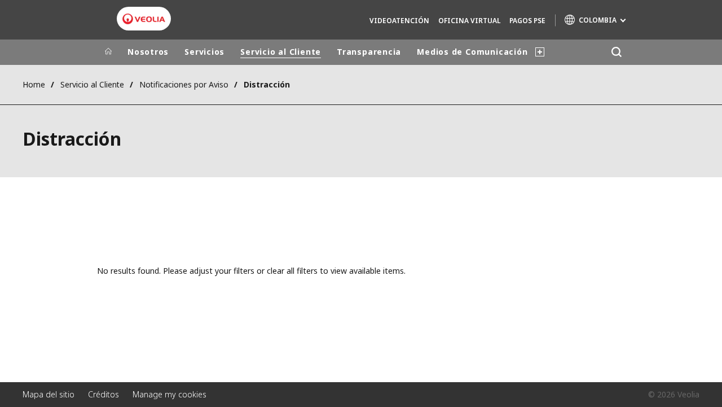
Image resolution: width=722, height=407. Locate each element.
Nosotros (148, 51)
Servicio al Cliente (280, 51)
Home (34, 84)
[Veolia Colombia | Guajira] (143, 19)
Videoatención (399, 20)
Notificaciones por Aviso (183, 84)
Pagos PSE (527, 20)
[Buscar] (616, 52)
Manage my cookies (169, 394)
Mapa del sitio (48, 394)
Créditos (103, 394)
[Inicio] (108, 52)
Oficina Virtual (469, 20)
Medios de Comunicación (472, 51)
